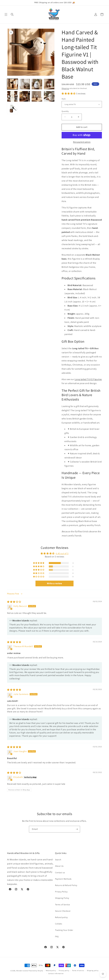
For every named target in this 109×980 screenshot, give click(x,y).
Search (58, 859)
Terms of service (78, 970)
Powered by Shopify (36, 971)
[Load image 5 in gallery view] (49, 84)
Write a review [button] (54, 583)
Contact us (60, 872)
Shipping (65, 88)
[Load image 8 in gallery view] (37, 96)
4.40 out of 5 (62, 553)
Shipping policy (93, 970)
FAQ (57, 936)
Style (64, 99)
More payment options (82, 142)
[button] (6, 14)
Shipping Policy (62, 898)
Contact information (56, 973)
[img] (14, 601)
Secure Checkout (63, 911)
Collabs (58, 923)
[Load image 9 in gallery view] (49, 96)
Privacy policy (64, 970)
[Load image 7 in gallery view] (24, 96)
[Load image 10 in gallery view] (12, 108)
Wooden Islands (22, 971)
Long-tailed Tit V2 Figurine (88, 379)
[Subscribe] (77, 829)
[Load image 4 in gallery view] (37, 84)
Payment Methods (63, 879)
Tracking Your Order (64, 930)
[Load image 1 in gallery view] (12, 84)
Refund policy (61, 917)
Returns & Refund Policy (66, 885)
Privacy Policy (61, 891)
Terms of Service (62, 904)
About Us (59, 866)
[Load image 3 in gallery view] (24, 84)
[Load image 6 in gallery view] (12, 96)
